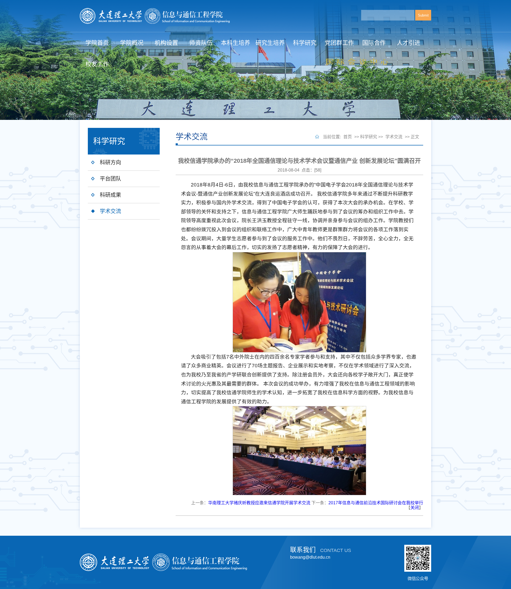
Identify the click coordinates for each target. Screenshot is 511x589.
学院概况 (131, 42)
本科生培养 (235, 42)
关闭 (414, 507)
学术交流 (110, 211)
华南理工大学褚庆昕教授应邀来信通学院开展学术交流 (259, 503)
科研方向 (110, 162)
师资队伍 (201, 42)
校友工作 (97, 64)
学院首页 (97, 42)
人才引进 (408, 42)
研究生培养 (270, 42)
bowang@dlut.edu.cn (310, 557)
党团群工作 (339, 42)
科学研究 (304, 42)
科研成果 (110, 195)
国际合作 (374, 42)
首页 (347, 137)
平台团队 (110, 179)
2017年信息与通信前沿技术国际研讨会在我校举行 (375, 503)
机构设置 (166, 42)
